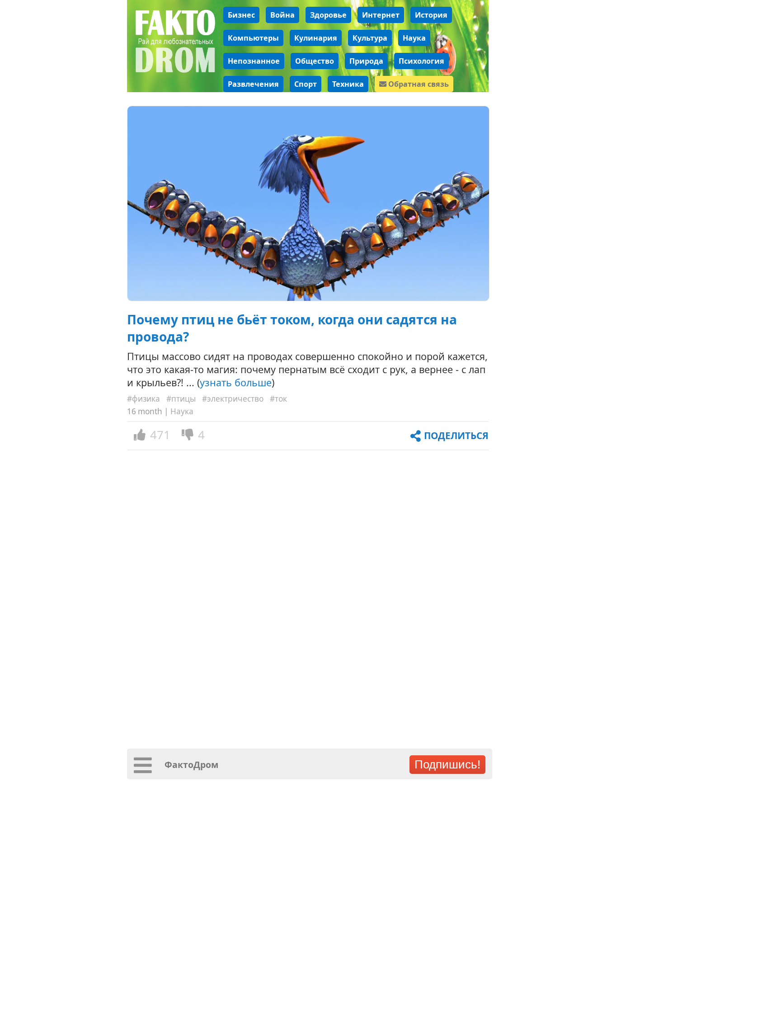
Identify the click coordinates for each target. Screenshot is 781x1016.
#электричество (232, 398)
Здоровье (328, 15)
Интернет (381, 15)
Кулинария (315, 38)
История (431, 15)
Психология (421, 61)
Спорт (305, 84)
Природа (366, 61)
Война (282, 15)
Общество (314, 61)
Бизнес (241, 15)
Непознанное (254, 61)
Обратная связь (417, 84)
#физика (143, 398)
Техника (348, 84)
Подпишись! (447, 764)
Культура (370, 38)
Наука (414, 38)
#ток (278, 398)
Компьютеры (253, 38)
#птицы (181, 398)
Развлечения (253, 84)
